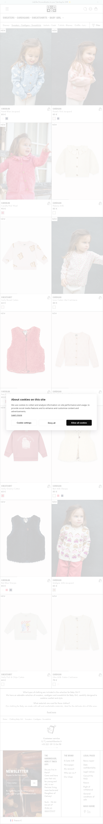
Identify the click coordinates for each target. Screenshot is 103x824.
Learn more (16, 415)
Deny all (51, 423)
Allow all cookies (79, 423)
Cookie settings (24, 423)
